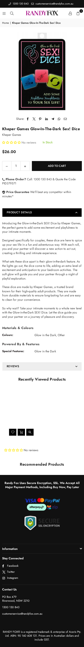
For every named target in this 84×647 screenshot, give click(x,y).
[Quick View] (30, 432)
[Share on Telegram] (52, 119)
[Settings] (70, 13)
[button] (78, 13)
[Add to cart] (21, 432)
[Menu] (4, 13)
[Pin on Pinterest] (40, 119)
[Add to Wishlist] (12, 432)
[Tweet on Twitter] (34, 119)
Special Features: (13, 351)
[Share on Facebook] (28, 119)
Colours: (7, 335)
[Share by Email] (65, 119)
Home (5, 23)
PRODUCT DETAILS (19, 212)
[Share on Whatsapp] (59, 119)
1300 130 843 (20, 4)
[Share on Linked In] (46, 119)
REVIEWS (13, 366)
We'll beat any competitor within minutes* (36, 194)
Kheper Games (11, 135)
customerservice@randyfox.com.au (54, 4)
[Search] (12, 13)
